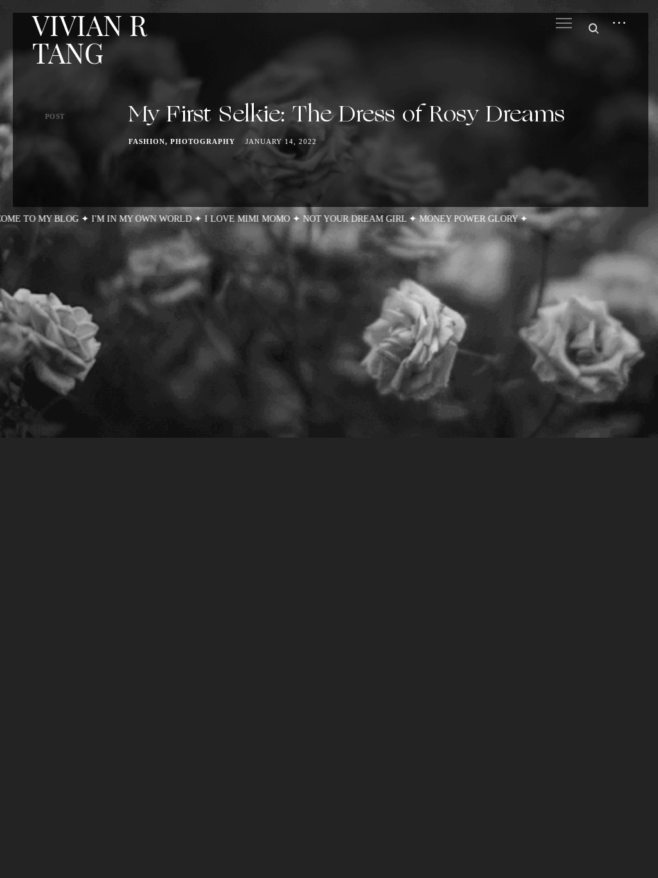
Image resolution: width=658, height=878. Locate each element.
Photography (202, 141)
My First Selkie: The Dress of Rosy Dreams (347, 115)
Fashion (147, 141)
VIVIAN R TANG (89, 38)
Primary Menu (563, 23)
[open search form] (590, 28)
